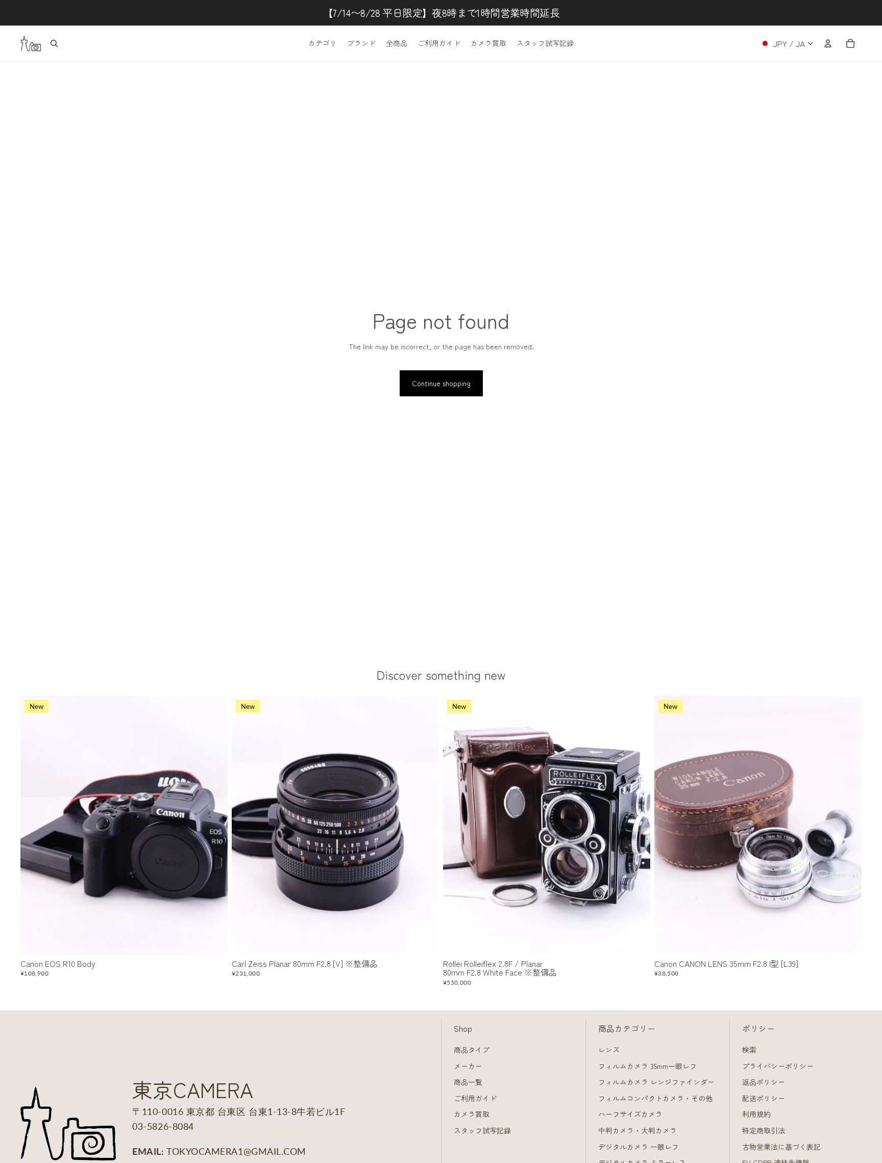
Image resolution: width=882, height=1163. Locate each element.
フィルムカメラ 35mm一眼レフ (647, 1066)
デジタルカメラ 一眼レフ (638, 1147)
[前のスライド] (35, 825)
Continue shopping (441, 383)
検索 (749, 1050)
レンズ (609, 1050)
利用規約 (756, 1114)
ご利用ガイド (475, 1098)
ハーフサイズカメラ (630, 1114)
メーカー (468, 1066)
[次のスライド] (212, 825)
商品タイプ (471, 1050)
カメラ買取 (471, 1114)
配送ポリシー (763, 1098)
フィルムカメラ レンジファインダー (656, 1082)
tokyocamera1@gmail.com (236, 1151)
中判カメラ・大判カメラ (637, 1130)
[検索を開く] (54, 43)
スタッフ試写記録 (482, 1130)
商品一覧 (468, 1082)
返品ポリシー (763, 1082)
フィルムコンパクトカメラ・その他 (655, 1098)
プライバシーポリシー (778, 1066)
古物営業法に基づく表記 (781, 1147)
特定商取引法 (763, 1130)
